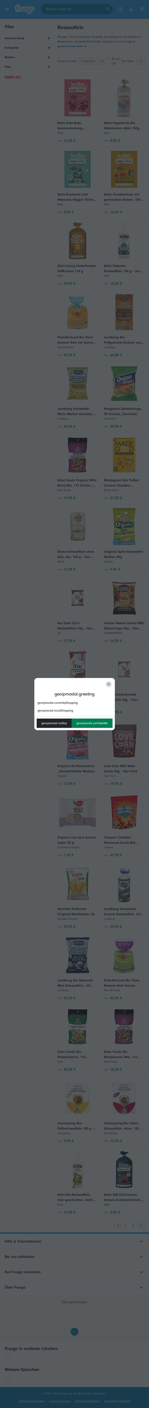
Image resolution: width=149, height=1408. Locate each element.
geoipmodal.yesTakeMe (92, 723)
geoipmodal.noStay (54, 723)
